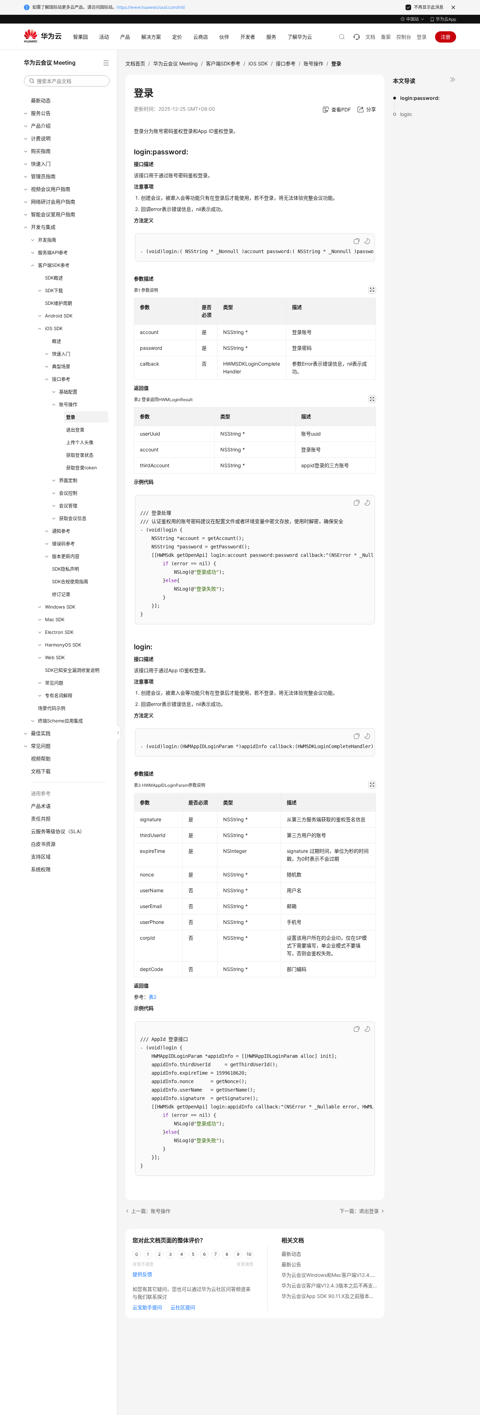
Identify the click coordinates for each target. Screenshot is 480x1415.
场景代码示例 (51, 708)
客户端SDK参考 (54, 265)
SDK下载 (54, 290)
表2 (152, 997)
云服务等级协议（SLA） (58, 831)
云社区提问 (182, 1307)
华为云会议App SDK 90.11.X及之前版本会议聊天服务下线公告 (350, 1296)
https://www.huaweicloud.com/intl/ (151, 7)
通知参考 (61, 531)
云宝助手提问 (147, 1307)
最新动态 (41, 100)
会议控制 (68, 493)
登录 (422, 37)
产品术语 (41, 806)
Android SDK (58, 316)
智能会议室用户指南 (53, 214)
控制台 (403, 37)
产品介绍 (41, 126)
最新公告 (291, 1264)
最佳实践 (41, 733)
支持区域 (41, 857)
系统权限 (41, 869)
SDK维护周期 (58, 303)
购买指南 (41, 151)
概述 (56, 341)
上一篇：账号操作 (150, 1211)
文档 (370, 37)
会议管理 (68, 505)
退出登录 (75, 429)
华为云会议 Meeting (175, 63)
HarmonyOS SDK (63, 645)
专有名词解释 (58, 695)
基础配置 (68, 391)
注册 (445, 37)
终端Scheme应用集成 (60, 720)
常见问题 (54, 683)
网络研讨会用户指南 (53, 202)
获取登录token (81, 467)
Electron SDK (59, 632)
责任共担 (41, 819)
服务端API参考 (53, 252)
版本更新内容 (65, 556)
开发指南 (47, 240)
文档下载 (41, 771)
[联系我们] (356, 37)
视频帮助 (41, 758)
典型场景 (61, 366)
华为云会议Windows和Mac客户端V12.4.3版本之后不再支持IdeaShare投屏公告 (368, 1275)
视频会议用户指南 (50, 189)
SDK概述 (54, 278)
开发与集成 (43, 227)
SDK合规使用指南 (70, 581)
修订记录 (61, 594)
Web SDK (55, 657)
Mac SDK (54, 619)
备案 (386, 37)
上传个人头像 (79, 442)
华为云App (446, 19)
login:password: (420, 98)
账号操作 (68, 404)
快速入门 (41, 164)
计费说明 (41, 138)
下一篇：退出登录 (359, 1211)
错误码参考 (63, 543)
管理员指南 (43, 176)
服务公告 (41, 113)
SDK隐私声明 (65, 569)
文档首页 (135, 63)
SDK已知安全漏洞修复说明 (72, 670)
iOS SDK (54, 328)
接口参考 (61, 379)
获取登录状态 (79, 455)
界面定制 (68, 480)
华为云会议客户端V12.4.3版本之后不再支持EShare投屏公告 (347, 1285)
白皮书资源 (43, 844)
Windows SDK (60, 607)
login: (406, 114)
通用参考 (41, 793)
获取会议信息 (72, 518)
